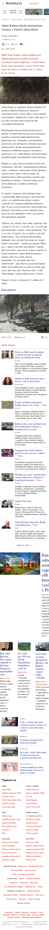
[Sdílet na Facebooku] (42, 337)
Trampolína (13, 883)
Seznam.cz (34, 3)
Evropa (17, 361)
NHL (4, 833)
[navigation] (3, 3)
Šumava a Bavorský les (11, 849)
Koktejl (17, 459)
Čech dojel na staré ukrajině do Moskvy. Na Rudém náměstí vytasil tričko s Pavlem (42, 665)
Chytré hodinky (34, 899)
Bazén (21, 878)
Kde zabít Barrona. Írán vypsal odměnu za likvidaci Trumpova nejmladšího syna (6, 664)
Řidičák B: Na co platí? (35, 853)
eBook (7, 44)
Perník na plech (32, 833)
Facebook (8, 912)
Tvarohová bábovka (34, 826)
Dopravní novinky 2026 (35, 849)
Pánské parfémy (23, 903)
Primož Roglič (31, 803)
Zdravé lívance (32, 823)
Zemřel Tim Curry (23, 501)
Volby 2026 (6, 789)
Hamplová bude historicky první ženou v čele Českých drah (29, 380)
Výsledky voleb (8, 796)
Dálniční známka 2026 (35, 846)
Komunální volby (8, 807)
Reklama (25, 912)
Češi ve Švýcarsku (9, 853)
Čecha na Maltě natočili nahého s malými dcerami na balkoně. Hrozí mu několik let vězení (29, 354)
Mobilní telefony (33, 891)
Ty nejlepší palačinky (34, 816)
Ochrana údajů (38, 915)
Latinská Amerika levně (11, 856)
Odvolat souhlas (13, 917)
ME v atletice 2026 (9, 826)
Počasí (17, 408)
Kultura (17, 504)
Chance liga (6, 816)
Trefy (17, 528)
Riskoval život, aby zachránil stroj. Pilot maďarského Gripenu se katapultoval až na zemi (30, 426)
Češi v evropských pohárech (23, 874)
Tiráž (40, 912)
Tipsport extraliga (9, 823)
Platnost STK (31, 860)
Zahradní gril (30, 887)
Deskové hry (12, 899)
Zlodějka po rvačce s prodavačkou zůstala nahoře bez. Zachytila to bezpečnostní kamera (30, 477)
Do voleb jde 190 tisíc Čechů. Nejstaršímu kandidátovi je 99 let (24, 661)
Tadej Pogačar (31, 800)
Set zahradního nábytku (13, 887)
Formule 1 (6, 830)
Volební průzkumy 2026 (11, 793)
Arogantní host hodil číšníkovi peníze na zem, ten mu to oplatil (29, 451)
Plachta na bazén (33, 878)
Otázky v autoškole (33, 856)
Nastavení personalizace (32, 917)
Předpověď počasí (36, 866)
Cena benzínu (30, 870)
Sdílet (16, 44)
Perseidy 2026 (17, 870)
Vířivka (40, 887)
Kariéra (34, 912)
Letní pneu (39, 895)
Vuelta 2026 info (32, 789)
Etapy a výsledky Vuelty (35, 793)
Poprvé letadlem (8, 846)
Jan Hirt (29, 796)
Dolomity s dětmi (8, 860)
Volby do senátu (8, 803)
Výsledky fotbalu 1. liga (11, 819)
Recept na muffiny (33, 819)
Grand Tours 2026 (33, 807)
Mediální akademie (10, 915)
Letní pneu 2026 (32, 842)
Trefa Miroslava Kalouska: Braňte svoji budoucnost (30, 523)
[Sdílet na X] (46, 337)
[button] (24, 90)
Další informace (9, 289)
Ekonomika (19, 384)
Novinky (5, 36)
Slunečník (24, 883)
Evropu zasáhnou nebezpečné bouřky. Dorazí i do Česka (28, 403)
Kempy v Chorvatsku (10, 842)
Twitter (17, 912)
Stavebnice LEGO (10, 895)
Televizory (23, 899)
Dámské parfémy (26, 895)
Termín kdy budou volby (11, 800)
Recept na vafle (32, 830)
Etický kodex (25, 915)
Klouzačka (34, 883)
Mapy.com (23, 866)
